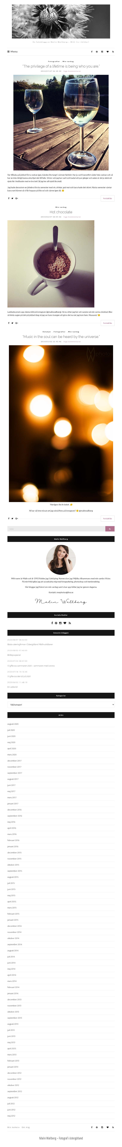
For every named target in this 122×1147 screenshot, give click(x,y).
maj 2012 (11, 1115)
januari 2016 (12, 846)
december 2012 (14, 1073)
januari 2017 (12, 803)
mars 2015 (11, 907)
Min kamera (13, 1127)
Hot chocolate (61, 212)
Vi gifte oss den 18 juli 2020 (18, 676)
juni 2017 (11, 785)
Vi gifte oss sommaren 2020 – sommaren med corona (31, 666)
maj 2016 (11, 822)
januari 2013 (12, 1066)
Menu (14, 51)
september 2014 (14, 944)
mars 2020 (11, 754)
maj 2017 (11, 791)
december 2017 (14, 760)
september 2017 (14, 773)
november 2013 (14, 1005)
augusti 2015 (12, 877)
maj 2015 (11, 895)
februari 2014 (13, 987)
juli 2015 (11, 883)
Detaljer (47, 332)
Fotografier (54, 61)
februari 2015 (13, 913)
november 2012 (14, 1079)
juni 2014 (11, 962)
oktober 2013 (13, 1011)
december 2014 (14, 926)
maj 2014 (11, 969)
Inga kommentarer (72, 71)
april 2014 (11, 975)
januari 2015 (12, 920)
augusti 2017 (12, 779)
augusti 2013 (12, 1024)
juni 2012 (11, 1109)
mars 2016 (11, 834)
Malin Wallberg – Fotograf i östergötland (61, 1138)
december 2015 (14, 852)
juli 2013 (11, 1030)
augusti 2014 (12, 950)
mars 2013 (11, 1054)
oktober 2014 (13, 938)
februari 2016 (13, 840)
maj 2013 (11, 1042)
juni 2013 (11, 1036)
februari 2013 (13, 1060)
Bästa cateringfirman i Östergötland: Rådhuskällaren (30, 644)
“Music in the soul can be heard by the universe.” (61, 336)
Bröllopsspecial (14, 655)
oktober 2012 (13, 1085)
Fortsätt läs (107, 198)
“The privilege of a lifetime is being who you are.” (61, 66)
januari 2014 (12, 993)
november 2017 (14, 766)
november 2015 (14, 858)
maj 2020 (11, 742)
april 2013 (11, 1048)
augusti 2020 (12, 724)
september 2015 (14, 871)
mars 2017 (11, 797)
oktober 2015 (13, 864)
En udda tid (12, 687)
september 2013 (14, 1017)
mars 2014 (11, 981)
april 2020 (11, 748)
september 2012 (14, 1091)
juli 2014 (11, 956)
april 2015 (11, 901)
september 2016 (14, 815)
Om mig (26, 1127)
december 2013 (14, 999)
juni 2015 (11, 889)
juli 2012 (11, 1103)
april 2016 (11, 828)
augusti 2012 (12, 1097)
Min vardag (68, 61)
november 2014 (14, 932)
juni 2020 (11, 736)
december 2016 (14, 809)
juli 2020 (11, 730)
